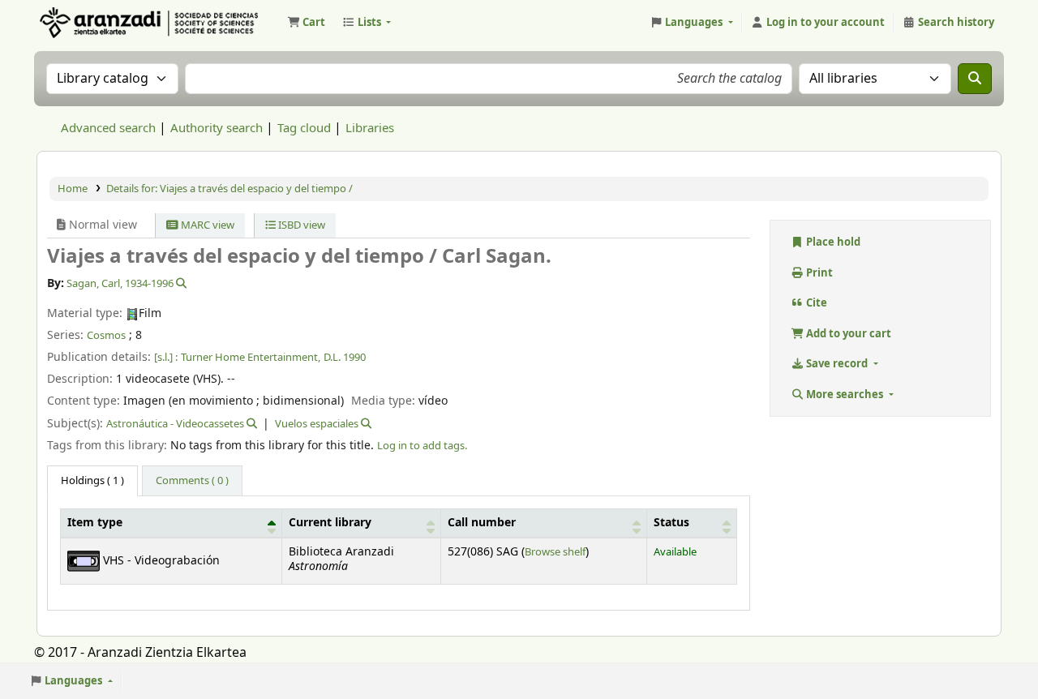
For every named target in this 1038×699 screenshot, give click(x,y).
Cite (815, 303)
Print (818, 273)
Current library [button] (330, 523)
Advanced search (108, 128)
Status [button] (671, 523)
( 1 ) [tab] (92, 480)
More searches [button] (845, 394)
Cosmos (106, 335)
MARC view (206, 225)
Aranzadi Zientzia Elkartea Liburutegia (77, 22)
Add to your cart (847, 333)
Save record (837, 363)
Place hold (832, 242)
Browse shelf (555, 552)
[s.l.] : (166, 357)
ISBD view (300, 225)
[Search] (975, 78)
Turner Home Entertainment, (250, 357)
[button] (306, 22)
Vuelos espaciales (316, 423)
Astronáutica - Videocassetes (175, 423)
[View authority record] (180, 283)
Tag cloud (304, 128)
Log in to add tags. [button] (422, 445)
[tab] (192, 480)
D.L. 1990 (345, 357)
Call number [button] (482, 523)
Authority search (216, 128)
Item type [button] (94, 523)
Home (73, 188)
